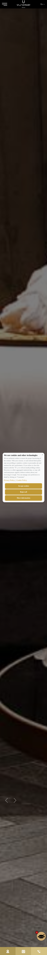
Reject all (23, 492)
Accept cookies (23, 486)
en (42, 4)
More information (23, 498)
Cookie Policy (21, 480)
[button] (42, 454)
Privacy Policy (9, 480)
